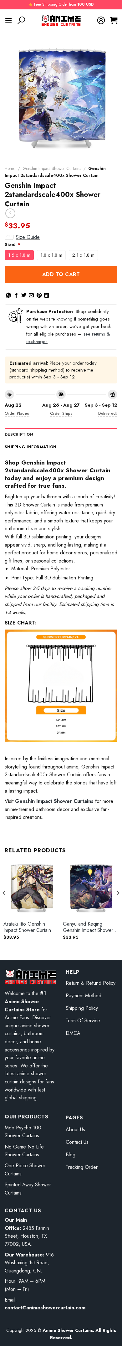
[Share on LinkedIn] (46, 295)
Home (10, 168)
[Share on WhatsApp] (8, 295)
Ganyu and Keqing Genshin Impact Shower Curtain (88, 927)
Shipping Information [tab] (30, 447)
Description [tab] (19, 434)
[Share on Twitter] (23, 295)
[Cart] (113, 20)
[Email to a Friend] (31, 295)
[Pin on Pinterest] (39, 295)
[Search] (21, 20)
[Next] (117, 905)
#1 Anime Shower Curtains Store (25, 1001)
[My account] (101, 20)
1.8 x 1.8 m (51, 255)
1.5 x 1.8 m (19, 255)
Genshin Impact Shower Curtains (52, 168)
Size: (13, 244)
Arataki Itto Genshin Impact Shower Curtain (27, 927)
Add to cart (61, 274)
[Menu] (8, 20)
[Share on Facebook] (16, 295)
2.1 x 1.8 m (83, 255)
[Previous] (4, 905)
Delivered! (107, 413)
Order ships (61, 413)
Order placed (17, 413)
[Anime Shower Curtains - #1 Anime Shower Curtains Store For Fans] (61, 20)
